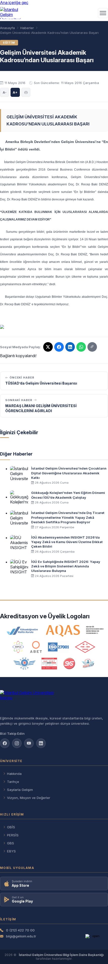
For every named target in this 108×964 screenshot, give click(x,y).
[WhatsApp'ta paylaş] (81, 347)
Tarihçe (13, 782)
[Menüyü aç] (103, 13)
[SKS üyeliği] (69, 663)
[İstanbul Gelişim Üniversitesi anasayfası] (54, 701)
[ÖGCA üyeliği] (24, 663)
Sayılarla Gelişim (20, 790)
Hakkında (14, 774)
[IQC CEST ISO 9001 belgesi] (49, 663)
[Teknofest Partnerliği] (87, 663)
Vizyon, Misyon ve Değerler (28, 798)
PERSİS (13, 835)
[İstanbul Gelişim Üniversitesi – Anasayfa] (11, 13)
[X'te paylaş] (48, 347)
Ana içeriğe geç (14, 2)
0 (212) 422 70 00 (20, 930)
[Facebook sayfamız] (5, 743)
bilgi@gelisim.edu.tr (21, 936)
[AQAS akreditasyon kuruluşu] (74, 631)
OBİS (11, 827)
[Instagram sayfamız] (17, 743)
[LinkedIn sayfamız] (70, 347)
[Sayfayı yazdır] (25, 92)
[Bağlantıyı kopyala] (92, 347)
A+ (15, 92)
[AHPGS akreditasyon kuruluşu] (18, 647)
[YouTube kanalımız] (29, 743)
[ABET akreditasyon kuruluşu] (36, 647)
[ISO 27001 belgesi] (58, 647)
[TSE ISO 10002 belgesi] (85, 647)
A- (5, 92)
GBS (10, 843)
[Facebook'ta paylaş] (59, 347)
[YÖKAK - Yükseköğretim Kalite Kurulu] (22, 631)
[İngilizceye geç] (91, 13)
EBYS (11, 851)
